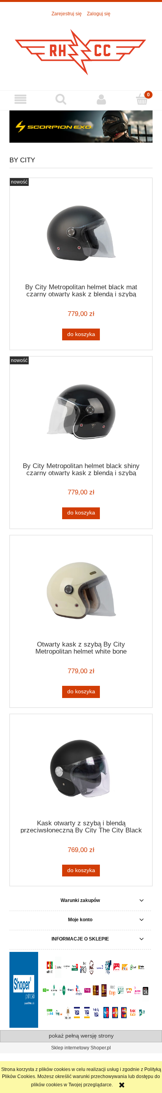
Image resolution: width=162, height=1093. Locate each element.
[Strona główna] (81, 50)
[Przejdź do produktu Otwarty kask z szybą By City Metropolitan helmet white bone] (81, 590)
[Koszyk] (142, 99)
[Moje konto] (101, 99)
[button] (20, 99)
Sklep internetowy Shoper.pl (81, 1048)
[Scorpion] (81, 126)
